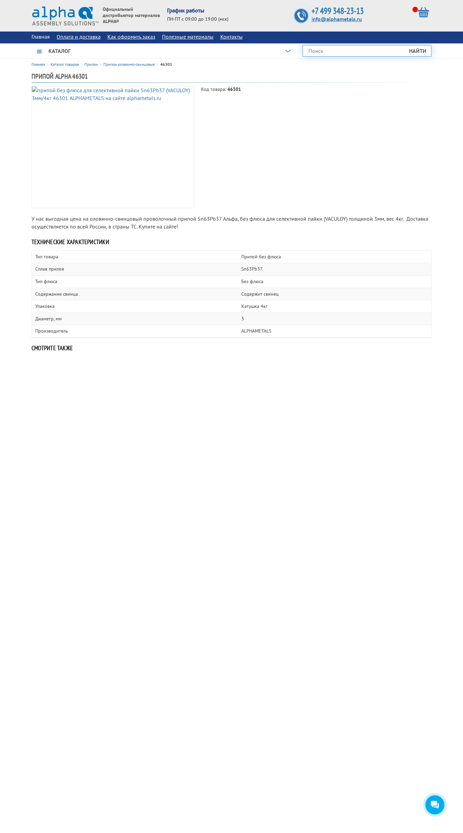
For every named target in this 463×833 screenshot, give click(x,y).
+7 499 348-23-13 (337, 11)
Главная (38, 64)
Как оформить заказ (131, 36)
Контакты (231, 36)
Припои (91, 64)
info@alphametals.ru (336, 19)
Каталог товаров (65, 64)
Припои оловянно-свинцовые (129, 64)
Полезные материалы (188, 36)
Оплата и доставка (79, 36)
